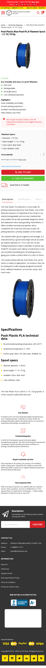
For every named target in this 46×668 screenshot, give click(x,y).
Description (7, 199)
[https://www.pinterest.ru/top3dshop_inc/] (41, 658)
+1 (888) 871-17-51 (16, 8)
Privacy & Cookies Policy (10, 587)
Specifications (24, 199)
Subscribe (37, 524)
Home (3, 25)
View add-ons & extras (11, 166)
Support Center (6, 573)
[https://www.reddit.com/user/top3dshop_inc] (34, 658)
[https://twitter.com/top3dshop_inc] (19, 658)
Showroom (5, 569)
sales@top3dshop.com (18, 551)
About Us (4, 564)
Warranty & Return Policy (10, 578)
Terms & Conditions (8, 582)
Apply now (22, 159)
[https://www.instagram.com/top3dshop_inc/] (12, 658)
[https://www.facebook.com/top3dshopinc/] (5, 658)
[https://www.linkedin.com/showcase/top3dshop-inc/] (27, 658)
